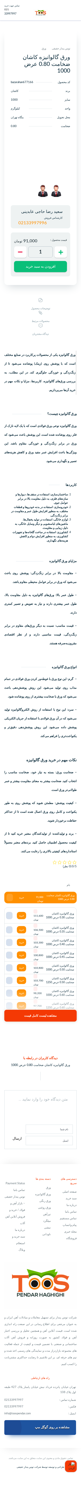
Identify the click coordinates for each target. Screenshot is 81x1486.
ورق (44, 48)
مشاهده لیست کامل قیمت (40, 1015)
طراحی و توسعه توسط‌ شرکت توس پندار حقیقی (40, 1467)
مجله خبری (70, 1231)
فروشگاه (71, 1238)
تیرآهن (47, 1214)
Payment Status (15, 1183)
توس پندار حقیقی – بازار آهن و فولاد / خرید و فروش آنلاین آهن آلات (15, 1210)
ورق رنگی (45, 1201)
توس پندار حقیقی (61, 48)
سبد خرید (71, 1198)
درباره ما (72, 1205)
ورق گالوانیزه (43, 1194)
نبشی (47, 1227)
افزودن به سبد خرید (41, 266)
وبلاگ (22, 1250)
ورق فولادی (22, 679)
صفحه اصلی (69, 1191)
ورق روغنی (44, 1207)
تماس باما (71, 1211)
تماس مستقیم (68, 1218)
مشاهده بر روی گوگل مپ (52, 1427)
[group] (56, 191)
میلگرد (47, 1221)
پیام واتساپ (70, 1225)
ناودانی (46, 1234)
